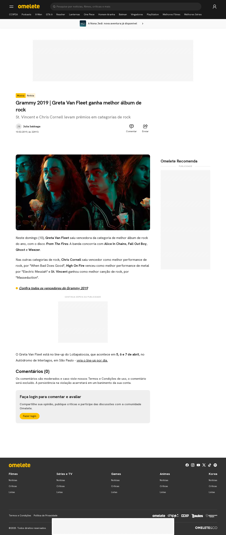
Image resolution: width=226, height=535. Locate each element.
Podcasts (26, 14)
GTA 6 (49, 14)
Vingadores (137, 14)
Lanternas (74, 14)
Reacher (60, 14)
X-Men (38, 14)
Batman (123, 14)
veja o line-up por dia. (92, 360)
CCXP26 (13, 14)
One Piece (89, 14)
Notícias (13, 480)
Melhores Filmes (171, 14)
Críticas (13, 486)
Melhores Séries (193, 14)
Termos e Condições (20, 515)
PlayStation (153, 14)
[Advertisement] (82, 141)
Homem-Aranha (106, 14)
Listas (12, 492)
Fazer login (29, 416)
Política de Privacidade (45, 515)
